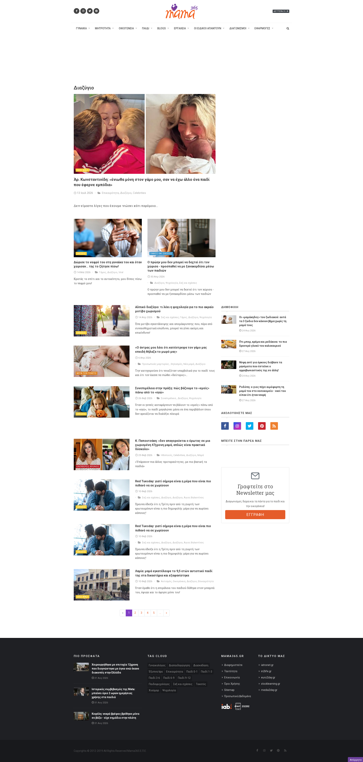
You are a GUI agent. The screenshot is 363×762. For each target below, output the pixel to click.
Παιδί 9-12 (184, 677)
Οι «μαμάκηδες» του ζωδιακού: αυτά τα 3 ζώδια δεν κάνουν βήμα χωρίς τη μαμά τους (262, 321)
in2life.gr (266, 671)
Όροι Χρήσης (232, 683)
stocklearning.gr (270, 683)
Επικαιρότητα (110, 193)
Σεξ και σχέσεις (188, 282)
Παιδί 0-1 (192, 671)
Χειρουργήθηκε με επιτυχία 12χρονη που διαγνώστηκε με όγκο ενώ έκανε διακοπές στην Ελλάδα (115, 668)
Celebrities (139, 193)
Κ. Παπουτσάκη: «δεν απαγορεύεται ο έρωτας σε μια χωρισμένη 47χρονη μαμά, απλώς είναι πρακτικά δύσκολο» (172, 445)
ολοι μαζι (82, 170)
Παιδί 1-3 (206, 671)
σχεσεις (81, 253)
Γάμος (102, 272)
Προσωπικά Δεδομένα (237, 696)
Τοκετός (201, 684)
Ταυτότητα (230, 671)
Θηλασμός (176, 364)
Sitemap (229, 689)
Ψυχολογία (172, 282)
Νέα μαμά (188, 364)
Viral (121, 272)
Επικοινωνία (232, 677)
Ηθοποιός (166, 455)
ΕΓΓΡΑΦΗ (255, 514)
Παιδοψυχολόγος (159, 684)
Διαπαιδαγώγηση (179, 665)
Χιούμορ (154, 690)
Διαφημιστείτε (233, 664)
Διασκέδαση (200, 665)
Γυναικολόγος (157, 665)
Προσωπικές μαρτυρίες (156, 364)
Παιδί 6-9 (169, 677)
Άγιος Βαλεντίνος (194, 497)
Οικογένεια (179, 581)
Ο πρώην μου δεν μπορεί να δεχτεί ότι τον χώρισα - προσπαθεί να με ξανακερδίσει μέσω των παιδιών (180, 266)
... (160, 612)
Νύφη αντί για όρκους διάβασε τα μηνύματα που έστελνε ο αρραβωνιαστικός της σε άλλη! (260, 366)
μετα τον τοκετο (86, 373)
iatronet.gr (267, 664)
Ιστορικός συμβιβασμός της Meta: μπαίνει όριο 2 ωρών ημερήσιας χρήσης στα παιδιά (113, 693)
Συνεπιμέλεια (169, 398)
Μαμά (200, 455)
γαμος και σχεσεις (161, 253)
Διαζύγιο (126, 193)
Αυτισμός (166, 581)
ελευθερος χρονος (88, 466)
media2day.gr (269, 689)
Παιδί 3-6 (154, 677)
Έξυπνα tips (156, 671)
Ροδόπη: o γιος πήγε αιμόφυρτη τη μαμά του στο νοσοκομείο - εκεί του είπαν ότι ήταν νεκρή (262, 390)
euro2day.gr (268, 677)
